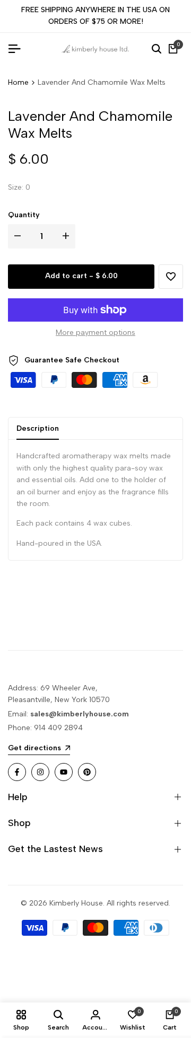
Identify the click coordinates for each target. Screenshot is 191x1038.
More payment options (95, 332)
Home (18, 82)
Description (37, 428)
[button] (171, 276)
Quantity (24, 214)
